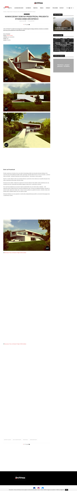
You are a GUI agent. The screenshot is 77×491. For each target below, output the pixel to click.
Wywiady (48, 7)
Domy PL (10, 7)
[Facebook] (34, 488)
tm (25, 21)
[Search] (73, 8)
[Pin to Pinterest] (28, 444)
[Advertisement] (26, 159)
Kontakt (62, 7)
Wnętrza (35, 7)
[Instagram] (38, 488)
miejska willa (25, 439)
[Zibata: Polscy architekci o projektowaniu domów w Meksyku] (63, 24)
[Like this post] (24, 24)
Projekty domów (10, 11)
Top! (4, 7)
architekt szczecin (7, 439)
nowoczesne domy (33, 439)
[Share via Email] (29, 24)
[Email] (69, 8)
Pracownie (55, 7)
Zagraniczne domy (18, 7)
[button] (54, 24)
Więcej (41, 7)
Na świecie (28, 7)
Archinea (4, 11)
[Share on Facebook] (25, 24)
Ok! (66, 489)
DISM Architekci (10, 35)
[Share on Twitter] (26, 24)
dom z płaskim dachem (17, 439)
